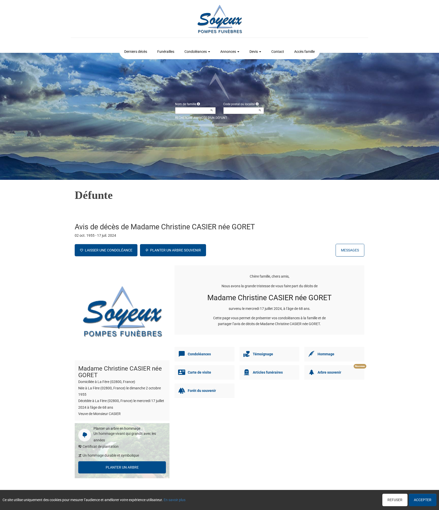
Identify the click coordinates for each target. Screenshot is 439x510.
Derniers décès (135, 52)
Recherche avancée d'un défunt (201, 118)
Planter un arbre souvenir (175, 250)
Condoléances (195, 52)
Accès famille (304, 52)
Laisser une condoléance (107, 250)
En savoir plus (174, 500)
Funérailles (165, 52)
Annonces (228, 52)
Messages (350, 250)
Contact (277, 52)
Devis (253, 52)
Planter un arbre (122, 467)
